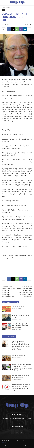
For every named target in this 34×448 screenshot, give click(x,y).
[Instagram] (17, 432)
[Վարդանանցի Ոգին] (6, 358)
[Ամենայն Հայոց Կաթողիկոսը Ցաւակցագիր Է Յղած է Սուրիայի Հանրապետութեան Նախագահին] (6, 367)
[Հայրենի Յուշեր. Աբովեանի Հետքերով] (6, 317)
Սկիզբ (3, 7)
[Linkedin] (25, 29)
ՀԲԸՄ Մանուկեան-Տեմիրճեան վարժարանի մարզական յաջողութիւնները (8, 292)
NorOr (8, 7)
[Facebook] (9, 29)
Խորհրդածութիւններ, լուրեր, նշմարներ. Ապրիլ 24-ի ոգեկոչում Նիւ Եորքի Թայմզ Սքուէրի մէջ (24, 292)
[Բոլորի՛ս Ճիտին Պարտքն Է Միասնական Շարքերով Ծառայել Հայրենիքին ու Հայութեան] (6, 387)
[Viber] (21, 29)
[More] (29, 29)
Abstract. (4, 442)
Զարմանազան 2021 (18, 306)
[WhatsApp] (17, 29)
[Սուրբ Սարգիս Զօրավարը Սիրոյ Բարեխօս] (6, 378)
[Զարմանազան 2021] (6, 309)
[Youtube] (21, 432)
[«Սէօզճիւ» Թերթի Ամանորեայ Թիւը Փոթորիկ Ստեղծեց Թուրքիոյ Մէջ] (6, 326)
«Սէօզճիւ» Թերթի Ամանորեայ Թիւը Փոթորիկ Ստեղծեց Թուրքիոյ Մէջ (21, 325)
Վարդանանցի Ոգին (18, 355)
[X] (13, 29)
